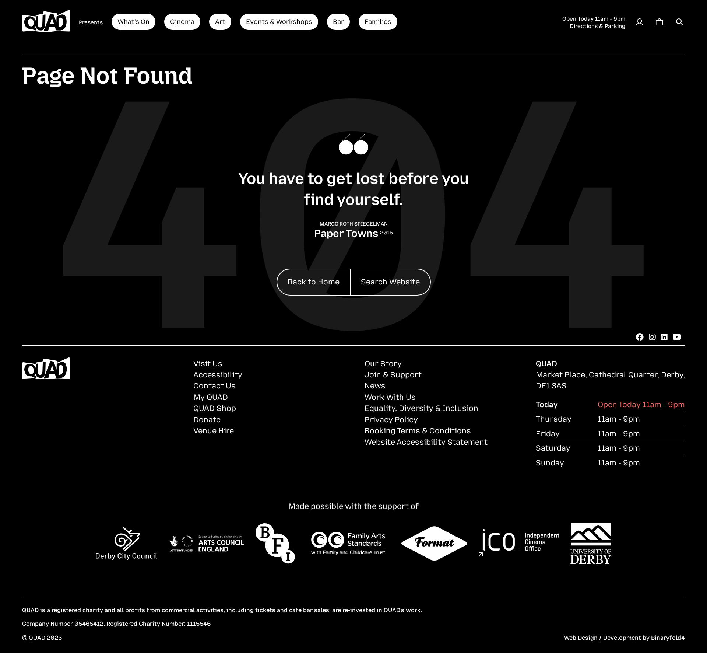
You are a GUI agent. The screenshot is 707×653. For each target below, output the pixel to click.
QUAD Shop (214, 407)
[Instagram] (652, 336)
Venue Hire (213, 430)
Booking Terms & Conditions (418, 430)
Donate (207, 419)
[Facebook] (640, 336)
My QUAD (210, 396)
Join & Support (393, 374)
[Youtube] (676, 336)
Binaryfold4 (668, 637)
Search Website (390, 281)
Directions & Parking (597, 25)
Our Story (383, 363)
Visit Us (207, 363)
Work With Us (390, 396)
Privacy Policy (391, 419)
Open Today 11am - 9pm (593, 18)
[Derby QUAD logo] (46, 22)
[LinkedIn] (664, 336)
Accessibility (217, 374)
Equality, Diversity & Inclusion (421, 407)
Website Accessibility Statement (426, 441)
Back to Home (314, 281)
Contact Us (214, 385)
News (375, 385)
